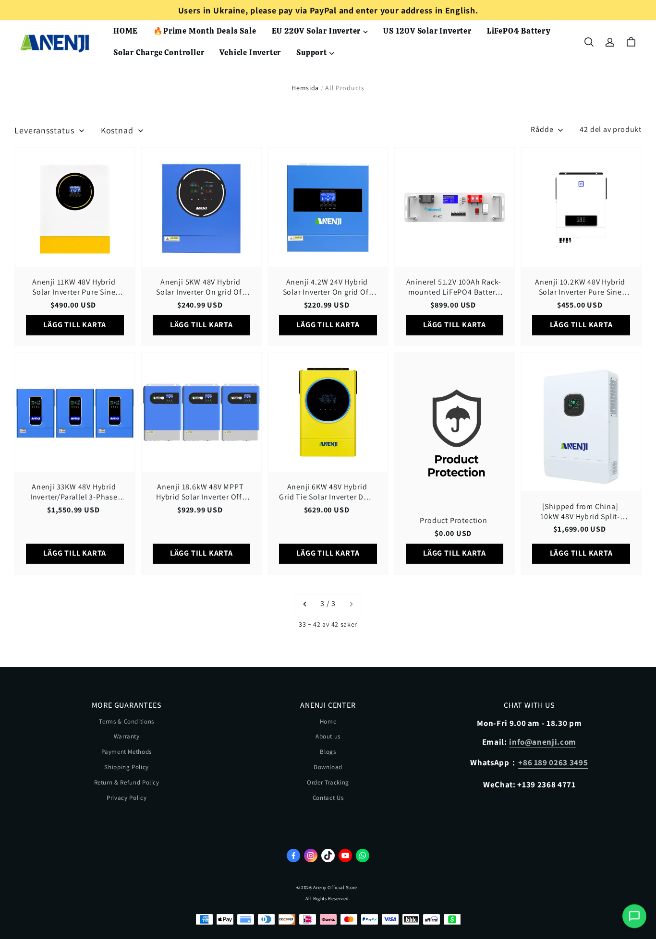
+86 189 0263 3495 (553, 762)
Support (311, 53)
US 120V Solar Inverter (427, 31)
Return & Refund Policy (126, 782)
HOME (125, 31)
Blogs (328, 752)
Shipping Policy (126, 767)
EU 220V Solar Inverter (316, 31)
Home (328, 721)
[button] (588, 42)
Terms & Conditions (126, 721)
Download (328, 767)
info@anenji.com (542, 742)
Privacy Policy (126, 798)
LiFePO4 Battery (518, 31)
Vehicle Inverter (250, 53)
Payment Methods (126, 752)
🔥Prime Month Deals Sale (204, 31)
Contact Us (328, 798)
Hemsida (305, 87)
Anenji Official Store (335, 887)
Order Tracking (328, 782)
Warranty (127, 736)
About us (328, 736)
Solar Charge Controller (158, 53)
